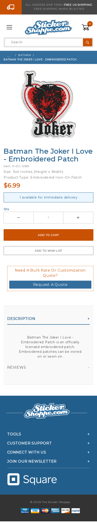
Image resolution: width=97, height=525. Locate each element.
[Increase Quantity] (78, 217)
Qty (6, 209)
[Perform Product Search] (87, 42)
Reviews (16, 367)
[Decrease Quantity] (19, 217)
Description (21, 318)
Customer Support (29, 443)
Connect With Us (26, 452)
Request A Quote (50, 284)
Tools (14, 434)
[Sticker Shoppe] (48, 27)
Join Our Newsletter (32, 461)
